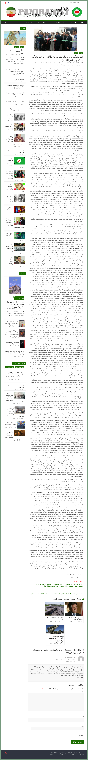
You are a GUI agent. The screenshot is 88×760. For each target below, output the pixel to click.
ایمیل (82, 726)
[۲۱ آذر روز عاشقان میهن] (15, 32)
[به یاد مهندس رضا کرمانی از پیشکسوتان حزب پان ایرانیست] (21, 422)
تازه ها (15, 296)
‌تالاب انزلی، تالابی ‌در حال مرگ (55, 618)
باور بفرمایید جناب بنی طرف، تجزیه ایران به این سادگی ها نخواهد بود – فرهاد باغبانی (59, 584)
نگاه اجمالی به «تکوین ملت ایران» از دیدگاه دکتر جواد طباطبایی (15, 94)
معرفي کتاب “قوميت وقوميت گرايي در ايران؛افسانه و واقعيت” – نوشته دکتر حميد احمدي (12, 333)
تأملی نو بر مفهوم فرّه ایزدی (10, 197)
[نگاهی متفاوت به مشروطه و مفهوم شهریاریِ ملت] (19, 257)
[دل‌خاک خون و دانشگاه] (19, 114)
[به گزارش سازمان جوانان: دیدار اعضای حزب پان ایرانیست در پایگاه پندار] (20, 407)
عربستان (68, 65)
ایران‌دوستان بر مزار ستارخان (16, 109)
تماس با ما (76, 22)
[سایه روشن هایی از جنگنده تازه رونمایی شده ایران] (19, 244)
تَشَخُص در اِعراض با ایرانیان (10, 186)
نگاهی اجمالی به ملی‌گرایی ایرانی (9, 234)
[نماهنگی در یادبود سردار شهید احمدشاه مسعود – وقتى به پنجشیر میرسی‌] (19, 431)
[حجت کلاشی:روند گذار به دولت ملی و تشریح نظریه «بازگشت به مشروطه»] (19, 135)
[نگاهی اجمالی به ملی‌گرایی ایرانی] (19, 232)
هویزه (64, 65)
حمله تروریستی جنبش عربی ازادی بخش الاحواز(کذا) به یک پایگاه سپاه (63, 586)
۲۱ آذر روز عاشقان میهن (16, 51)
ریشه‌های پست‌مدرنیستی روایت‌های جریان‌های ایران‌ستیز (15, 86)
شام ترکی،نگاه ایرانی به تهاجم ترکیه (9, 126)
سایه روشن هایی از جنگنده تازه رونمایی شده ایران (9, 247)
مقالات (44, 22)
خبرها (81, 53)
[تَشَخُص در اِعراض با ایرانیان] (19, 183)
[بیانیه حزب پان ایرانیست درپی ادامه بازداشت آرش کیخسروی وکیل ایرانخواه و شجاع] (19, 218)
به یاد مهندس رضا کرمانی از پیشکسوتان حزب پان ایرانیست (10, 424)
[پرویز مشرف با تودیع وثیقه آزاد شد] (74, 603)
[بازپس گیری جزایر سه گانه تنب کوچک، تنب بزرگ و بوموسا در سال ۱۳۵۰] (19, 392)
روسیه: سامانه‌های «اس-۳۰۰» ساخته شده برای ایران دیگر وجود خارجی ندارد (56, 639)
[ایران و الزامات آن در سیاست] (19, 206)
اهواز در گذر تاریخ (48, 62)
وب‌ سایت (81, 735)
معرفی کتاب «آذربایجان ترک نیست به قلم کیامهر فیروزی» (15, 304)
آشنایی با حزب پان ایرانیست (33, 22)
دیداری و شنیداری (67, 22)
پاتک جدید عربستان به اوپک (37, 593)
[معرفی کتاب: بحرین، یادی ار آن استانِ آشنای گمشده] (22, 341)
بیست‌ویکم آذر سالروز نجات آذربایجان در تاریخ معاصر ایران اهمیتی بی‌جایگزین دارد (15, 71)
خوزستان (72, 65)
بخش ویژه (21, 296)
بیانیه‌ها (49, 22)
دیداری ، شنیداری (9, 367)
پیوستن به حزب (57, 22)
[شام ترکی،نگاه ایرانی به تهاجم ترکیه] (19, 124)
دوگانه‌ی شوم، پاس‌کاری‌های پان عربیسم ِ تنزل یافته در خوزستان (9, 175)
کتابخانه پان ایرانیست (19, 299)
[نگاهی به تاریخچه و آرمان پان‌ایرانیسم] (19, 158)
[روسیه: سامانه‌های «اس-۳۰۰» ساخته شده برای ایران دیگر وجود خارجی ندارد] (55, 626)
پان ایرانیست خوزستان (39, 62)
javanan (8, 55)
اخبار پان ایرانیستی (19, 367)
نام (83, 716)
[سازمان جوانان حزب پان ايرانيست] (82, 22)
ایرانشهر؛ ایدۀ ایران (19, 79)
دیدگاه (82, 692)
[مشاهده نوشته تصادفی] (6, 22)
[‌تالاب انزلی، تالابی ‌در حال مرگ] (54, 603)
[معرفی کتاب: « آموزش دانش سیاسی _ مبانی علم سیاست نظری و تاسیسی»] (22, 320)
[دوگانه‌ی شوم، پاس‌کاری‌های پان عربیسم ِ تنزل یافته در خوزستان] (19, 171)
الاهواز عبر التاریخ (56, 62)
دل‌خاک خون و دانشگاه (9, 115)
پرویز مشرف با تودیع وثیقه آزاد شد (76, 618)
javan (68, 62)
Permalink (69, 661)
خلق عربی (77, 65)
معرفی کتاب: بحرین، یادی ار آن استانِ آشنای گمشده (12, 343)
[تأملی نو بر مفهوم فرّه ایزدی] (19, 195)
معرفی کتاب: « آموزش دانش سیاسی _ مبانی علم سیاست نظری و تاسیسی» (11, 323)
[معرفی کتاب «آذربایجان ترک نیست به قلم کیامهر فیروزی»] (15, 277)
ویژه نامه (17, 47)
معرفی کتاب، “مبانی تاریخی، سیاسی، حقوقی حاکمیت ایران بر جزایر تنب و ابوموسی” (14, 352)
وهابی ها (61, 65)
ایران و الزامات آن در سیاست (9, 208)
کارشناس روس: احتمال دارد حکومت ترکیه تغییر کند (66, 593)
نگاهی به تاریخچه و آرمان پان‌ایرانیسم (10, 161)
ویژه (58, 65)
